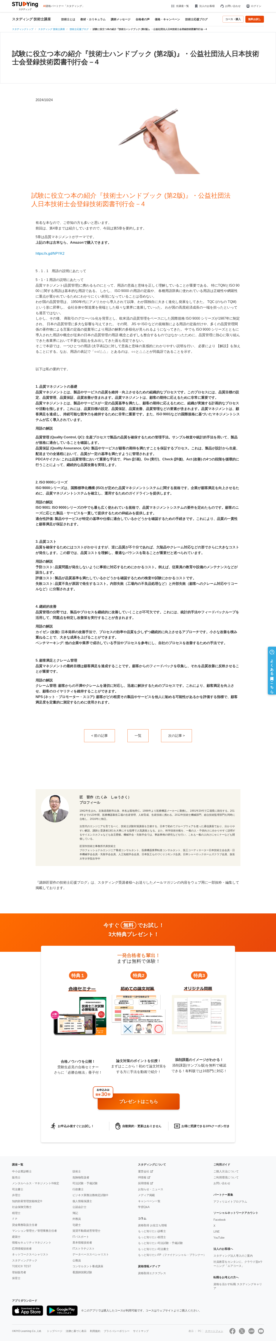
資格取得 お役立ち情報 (152, 1225)
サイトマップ (141, 1331)
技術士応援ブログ (196, 19)
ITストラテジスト (83, 1248)
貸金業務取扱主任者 (24, 1225)
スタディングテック (24, 1260)
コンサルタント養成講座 (87, 1266)
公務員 (76, 1260)
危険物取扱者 (80, 1177)
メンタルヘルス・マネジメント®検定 (35, 1183)
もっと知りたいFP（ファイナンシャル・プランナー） (172, 1254)
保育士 (16, 1278)
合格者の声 (143, 19)
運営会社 (143, 1171)
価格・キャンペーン (167, 19)
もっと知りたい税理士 (152, 1237)
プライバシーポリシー (117, 1331)
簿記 (75, 1213)
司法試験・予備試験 (85, 1183)
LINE (216, 1231)
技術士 (76, 1171)
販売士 (16, 1177)
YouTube (218, 1237)
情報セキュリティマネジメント (31, 1242)
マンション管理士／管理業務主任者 (34, 1230)
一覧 (138, 735)
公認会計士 (79, 1207)
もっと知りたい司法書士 (153, 1249)
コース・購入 (233, 19)
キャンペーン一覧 (149, 1201)
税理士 (16, 1213)
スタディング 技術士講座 (31, 19)
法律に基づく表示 (76, 1331)
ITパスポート (80, 1236)
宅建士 (76, 1225)
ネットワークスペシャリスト (30, 1254)
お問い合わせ (233, 6)
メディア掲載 (146, 1195)
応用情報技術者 (22, 1248)
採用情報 (143, 1183)
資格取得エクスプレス (152, 1273)
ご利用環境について (226, 1177)
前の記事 (101, 735)
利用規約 (95, 1331)
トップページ (54, 1331)
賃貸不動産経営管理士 (86, 1230)
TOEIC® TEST (21, 1266)
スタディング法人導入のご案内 (233, 1255)
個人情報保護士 (82, 1201)
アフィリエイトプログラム (230, 1201)
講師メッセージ (120, 19)
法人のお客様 (207, 6)
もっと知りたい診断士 (152, 1231)
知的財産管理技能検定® (27, 1201)
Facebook (219, 1219)
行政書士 (78, 1189)
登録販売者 (19, 1272)
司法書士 (17, 1189)
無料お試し (254, 19)
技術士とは (68, 19)
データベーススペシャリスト (90, 1254)
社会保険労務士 (22, 1207)
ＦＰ (15, 1218)
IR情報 (142, 1177)
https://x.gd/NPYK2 (50, 253)
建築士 (16, 1236)
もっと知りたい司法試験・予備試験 (160, 1243)
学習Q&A (144, 1207)
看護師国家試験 (82, 1272)
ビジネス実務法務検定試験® (90, 1195)
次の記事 (175, 735)
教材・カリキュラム (93, 19)
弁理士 (16, 1195)
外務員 (76, 1218)
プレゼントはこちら (138, 1101)
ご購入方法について (226, 1171)
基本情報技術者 (82, 1242)
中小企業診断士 (22, 1171)
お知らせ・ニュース (150, 1189)
